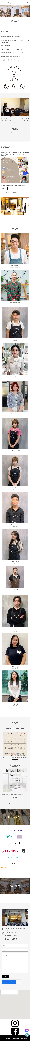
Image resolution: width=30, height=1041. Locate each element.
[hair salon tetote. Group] (15, 754)
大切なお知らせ (15, 765)
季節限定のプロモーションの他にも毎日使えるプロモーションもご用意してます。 (15, 153)
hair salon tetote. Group (15, 728)
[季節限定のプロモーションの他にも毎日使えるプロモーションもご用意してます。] (15, 182)
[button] (3, 111)
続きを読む (4, 188)
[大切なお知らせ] (15, 791)
